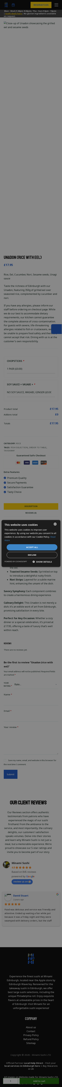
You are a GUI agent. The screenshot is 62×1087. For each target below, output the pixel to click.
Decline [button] (32, 555)
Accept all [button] (32, 547)
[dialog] (31, 543)
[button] (42, 561)
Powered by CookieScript (16, 561)
